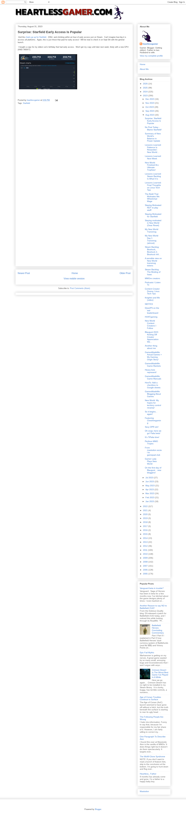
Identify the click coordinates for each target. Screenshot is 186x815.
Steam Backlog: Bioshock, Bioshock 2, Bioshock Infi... (152, 250)
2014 (145, 538)
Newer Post (24, 273)
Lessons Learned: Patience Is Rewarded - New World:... (153, 148)
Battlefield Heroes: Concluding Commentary (158, 629)
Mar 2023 (150, 493)
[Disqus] (74, 147)
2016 (145, 530)
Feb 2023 (150, 497)
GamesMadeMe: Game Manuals (153, 377)
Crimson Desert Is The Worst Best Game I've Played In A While (160, 673)
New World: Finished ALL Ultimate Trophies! (152, 166)
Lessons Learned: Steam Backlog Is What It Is (153, 176)
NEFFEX (149, 304)
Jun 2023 (150, 481)
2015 (145, 534)
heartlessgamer (150, 44)
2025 (145, 88)
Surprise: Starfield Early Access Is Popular (153, 120)
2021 (145, 510)
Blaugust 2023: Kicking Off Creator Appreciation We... (152, 337)
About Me (144, 69)
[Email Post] (56, 100)
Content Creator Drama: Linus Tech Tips (152, 291)
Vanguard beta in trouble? (152, 588)
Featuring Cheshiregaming (153, 420)
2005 (145, 574)
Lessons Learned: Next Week (153, 157)
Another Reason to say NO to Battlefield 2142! (153, 606)
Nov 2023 (150, 103)
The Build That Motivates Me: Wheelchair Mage (152, 197)
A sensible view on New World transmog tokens (153, 262)
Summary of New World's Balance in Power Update (153, 137)
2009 (145, 558)
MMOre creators (152, 278)
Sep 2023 (150, 111)
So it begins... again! (151, 412)
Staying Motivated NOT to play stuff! (153, 207)
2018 (145, 522)
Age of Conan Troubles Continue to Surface (150, 698)
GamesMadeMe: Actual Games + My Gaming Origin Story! (153, 356)
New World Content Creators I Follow (150, 324)
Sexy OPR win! (152, 427)
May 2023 (150, 485)
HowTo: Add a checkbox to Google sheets (152, 385)
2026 (145, 83)
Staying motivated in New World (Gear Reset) (153, 223)
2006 (145, 570)
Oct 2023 (149, 107)
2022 (145, 506)
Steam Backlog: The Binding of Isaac (152, 272)
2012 (145, 546)
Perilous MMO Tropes (151, 442)
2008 (145, 562)
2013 (145, 542)
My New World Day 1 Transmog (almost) (151, 239)
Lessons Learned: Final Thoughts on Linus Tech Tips (153, 186)
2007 (145, 566)
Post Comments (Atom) (80, 288)
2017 (145, 526)
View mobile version (74, 278)
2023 (145, 95)
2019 (145, 518)
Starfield (26, 103)
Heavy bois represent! (151, 371)
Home (75, 273)
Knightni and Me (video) (152, 298)
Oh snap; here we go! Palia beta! (153, 432)
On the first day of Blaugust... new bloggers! (153, 470)
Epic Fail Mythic (147, 652)
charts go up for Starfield (35, 37)
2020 (145, 514)
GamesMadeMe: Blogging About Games (153, 394)
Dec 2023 (150, 99)
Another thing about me (151, 347)
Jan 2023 (150, 501)
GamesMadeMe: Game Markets (153, 364)
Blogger (98, 809)
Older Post (125, 273)
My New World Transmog (151, 230)
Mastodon (144, 791)
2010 (145, 554)
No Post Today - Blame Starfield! (153, 128)
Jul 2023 (149, 477)
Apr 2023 (149, 489)
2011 (145, 550)
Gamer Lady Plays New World (151, 461)
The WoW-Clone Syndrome (152, 756)
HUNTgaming (151, 317)
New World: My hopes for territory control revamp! (153, 404)
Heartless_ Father (148, 774)
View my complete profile (151, 56)
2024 (145, 91)
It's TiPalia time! (152, 437)
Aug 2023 (150, 115)
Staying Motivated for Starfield (153, 215)
